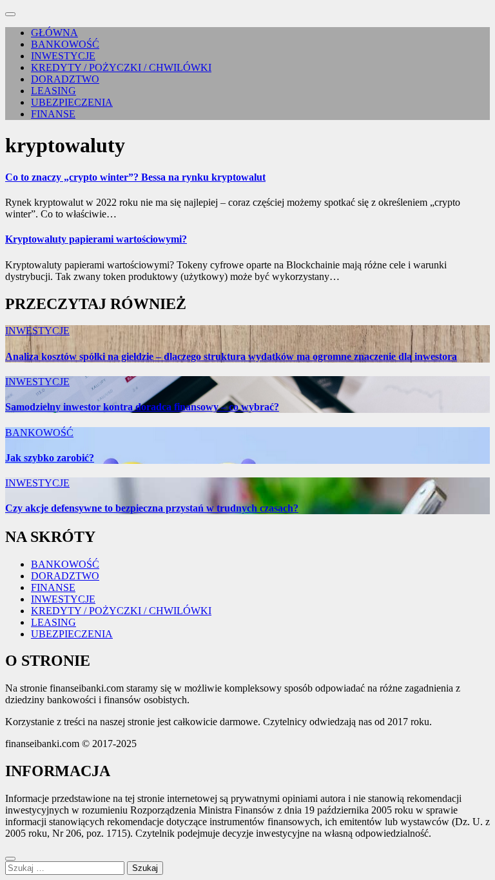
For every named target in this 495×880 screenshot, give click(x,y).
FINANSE (53, 113)
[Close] (10, 859)
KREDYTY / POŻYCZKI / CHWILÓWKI (121, 67)
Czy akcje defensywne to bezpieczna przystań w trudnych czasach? (151, 508)
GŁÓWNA (54, 32)
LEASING (53, 90)
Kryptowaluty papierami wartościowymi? (96, 239)
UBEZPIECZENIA (72, 102)
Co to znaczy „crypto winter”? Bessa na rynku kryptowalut (135, 177)
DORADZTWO (65, 79)
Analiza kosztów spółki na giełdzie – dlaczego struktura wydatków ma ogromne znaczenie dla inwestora (231, 356)
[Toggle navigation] (10, 14)
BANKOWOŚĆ (65, 44)
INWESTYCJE (63, 55)
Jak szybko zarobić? (49, 457)
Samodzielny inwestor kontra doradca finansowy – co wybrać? (142, 406)
